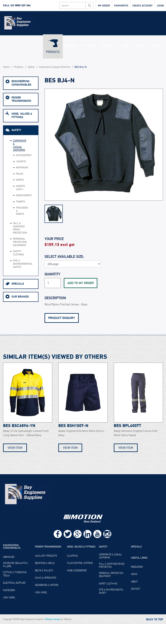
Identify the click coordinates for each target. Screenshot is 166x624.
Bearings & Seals (44, 563)
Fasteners (9, 590)
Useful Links (139, 558)
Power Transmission (21, 99)
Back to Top (154, 619)
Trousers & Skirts (14, 211)
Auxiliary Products (46, 555)
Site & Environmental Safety (18, 263)
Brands (71, 46)
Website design (52, 619)
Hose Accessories (76, 570)
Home (6, 67)
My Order (104, 5)
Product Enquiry (61, 318)
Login (160, 5)
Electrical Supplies (14, 582)
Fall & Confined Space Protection (18, 228)
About (141, 46)
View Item (15, 448)
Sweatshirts (14, 195)
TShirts (14, 201)
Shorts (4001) (14, 188)
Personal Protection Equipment (18, 242)
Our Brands (20, 296)
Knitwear (14, 167)
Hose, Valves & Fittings (22, 115)
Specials (89, 46)
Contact (157, 46)
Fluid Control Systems (80, 563)
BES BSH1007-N (73, 426)
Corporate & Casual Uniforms (54, 67)
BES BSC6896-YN (19, 426)
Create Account (142, 5)
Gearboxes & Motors (46, 585)
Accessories (14, 155)
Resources (109, 46)
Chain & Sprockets (45, 577)
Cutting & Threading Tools (15, 574)
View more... (9, 597)
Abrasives (8, 557)
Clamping (72, 555)
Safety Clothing (18, 253)
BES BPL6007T (127, 426)
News (127, 46)
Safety (31, 67)
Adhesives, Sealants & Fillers (15, 565)
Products (53, 52)
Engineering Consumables (21, 83)
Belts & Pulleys (44, 570)
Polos (14, 174)
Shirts (14, 180)
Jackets (14, 161)
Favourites (121, 5)
